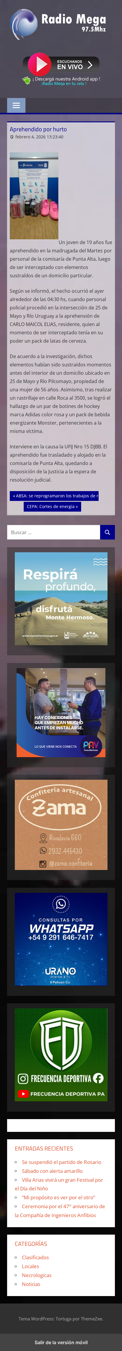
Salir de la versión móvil (61, 1342)
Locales (30, 1266)
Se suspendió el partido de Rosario (61, 1162)
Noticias (31, 1284)
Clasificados (35, 1257)
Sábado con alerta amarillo (52, 1171)
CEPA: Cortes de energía (51, 506)
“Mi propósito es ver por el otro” (58, 1197)
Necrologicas (37, 1275)
